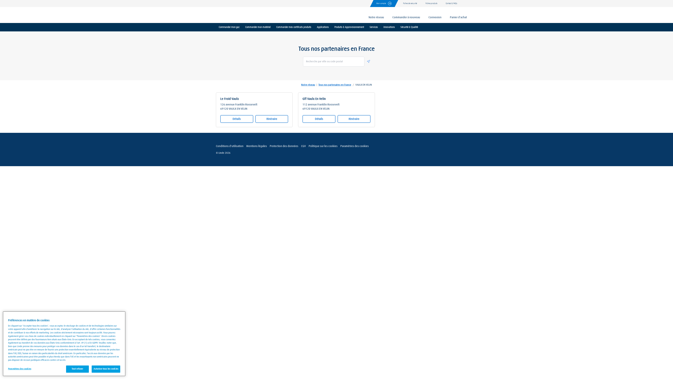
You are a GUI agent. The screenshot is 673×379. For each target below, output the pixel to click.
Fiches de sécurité (410, 3)
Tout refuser (77, 369)
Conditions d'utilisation (229, 146)
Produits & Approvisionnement (349, 27)
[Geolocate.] (368, 61)
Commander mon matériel (258, 27)
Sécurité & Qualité (409, 27)
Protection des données (284, 146)
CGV (303, 146)
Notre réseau (308, 85)
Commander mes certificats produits (293, 27)
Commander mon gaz (229, 27)
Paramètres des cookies (354, 146)
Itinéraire (271, 119)
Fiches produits (431, 3)
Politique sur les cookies (323, 146)
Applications (323, 27)
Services (374, 27)
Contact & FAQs (451, 3)
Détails (237, 119)
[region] (64, 343)
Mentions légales (256, 146)
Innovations (389, 27)
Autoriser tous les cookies (106, 369)
